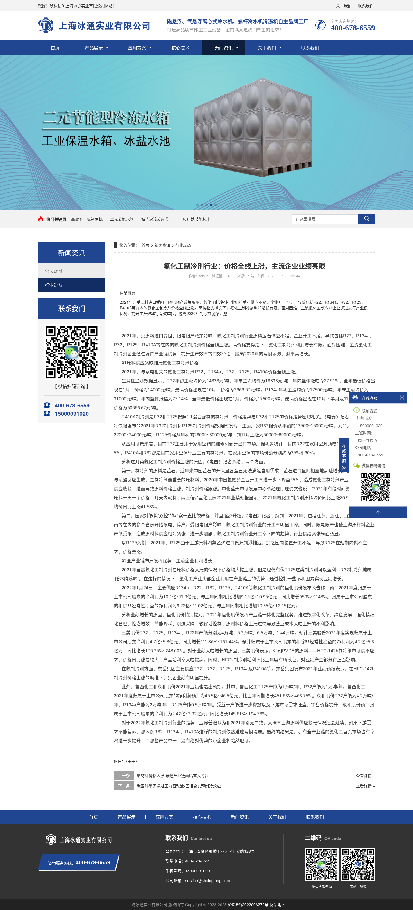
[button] (6, 126)
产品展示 (94, 47)
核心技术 (180, 47)
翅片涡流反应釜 (155, 219)
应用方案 (137, 47)
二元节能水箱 (122, 219)
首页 (55, 47)
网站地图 (277, 904)
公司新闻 (53, 270)
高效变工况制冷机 (87, 219)
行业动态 (53, 285)
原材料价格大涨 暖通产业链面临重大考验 (173, 775)
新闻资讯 (224, 47)
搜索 (366, 219)
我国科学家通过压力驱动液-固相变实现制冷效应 (179, 786)
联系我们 (366, 5)
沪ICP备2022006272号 (248, 904)
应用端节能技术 (196, 219)
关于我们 (344, 5)
